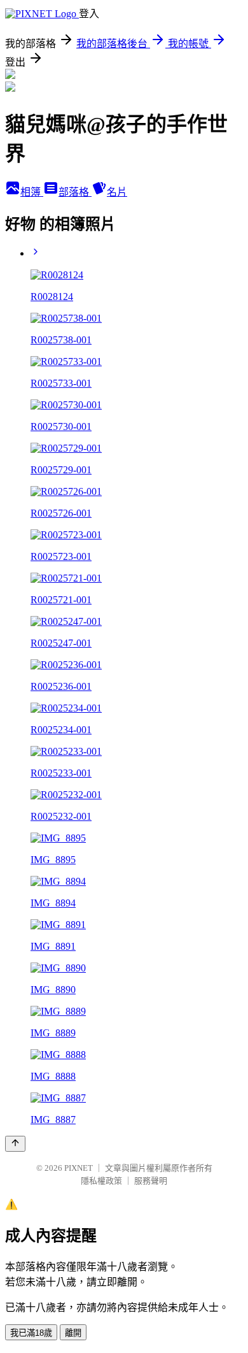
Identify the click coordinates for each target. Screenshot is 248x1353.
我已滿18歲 (31, 1333)
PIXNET (78, 1168)
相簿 (31, 192)
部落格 (75, 192)
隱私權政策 (101, 1180)
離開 (73, 1333)
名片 (117, 192)
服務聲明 (150, 1180)
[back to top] (15, 1144)
